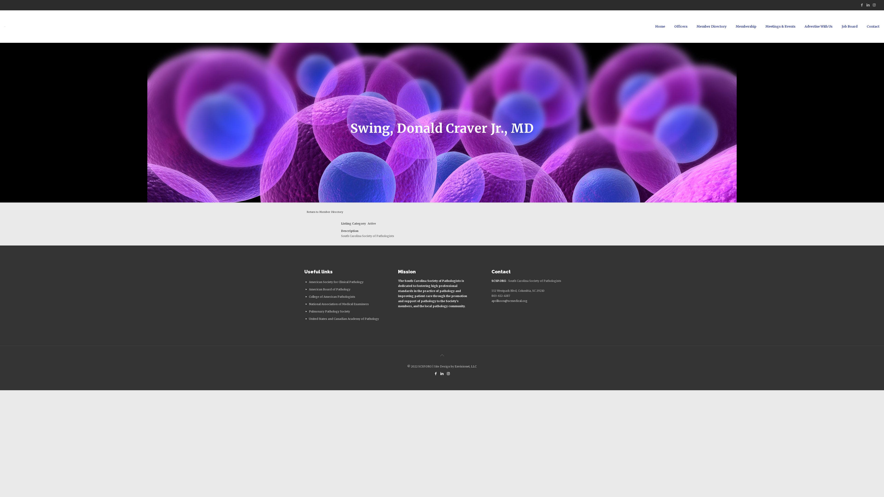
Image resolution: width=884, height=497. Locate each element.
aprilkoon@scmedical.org (509, 301)
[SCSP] (5, 26)
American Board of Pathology (329, 289)
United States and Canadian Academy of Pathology (344, 319)
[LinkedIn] (868, 5)
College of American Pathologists (332, 296)
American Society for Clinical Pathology (336, 282)
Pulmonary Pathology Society (329, 311)
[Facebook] (861, 5)
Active (372, 223)
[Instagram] (874, 5)
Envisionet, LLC (466, 366)
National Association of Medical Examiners (339, 304)
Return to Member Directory (325, 212)
